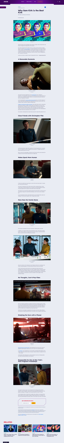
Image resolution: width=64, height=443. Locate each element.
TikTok (39, 414)
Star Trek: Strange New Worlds (30, 100)
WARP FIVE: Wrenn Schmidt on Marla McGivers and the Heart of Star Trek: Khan (38, 435)
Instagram (41, 414)
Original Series (34, 94)
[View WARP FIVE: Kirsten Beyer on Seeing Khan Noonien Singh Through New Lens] (53, 428)
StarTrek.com (23, 414)
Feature (5, 433)
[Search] (57, 1)
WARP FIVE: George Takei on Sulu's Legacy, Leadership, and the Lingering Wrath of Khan (10, 435)
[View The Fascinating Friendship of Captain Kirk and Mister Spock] (25, 428)
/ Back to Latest (3, 7)
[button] (6, 2)
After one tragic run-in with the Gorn (23, 347)
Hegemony (21, 350)
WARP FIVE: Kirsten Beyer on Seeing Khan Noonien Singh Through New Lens (52, 435)
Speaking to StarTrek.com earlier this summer (25, 104)
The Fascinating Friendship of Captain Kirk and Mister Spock (24, 435)
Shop (35, 1)
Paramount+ (33, 409)
